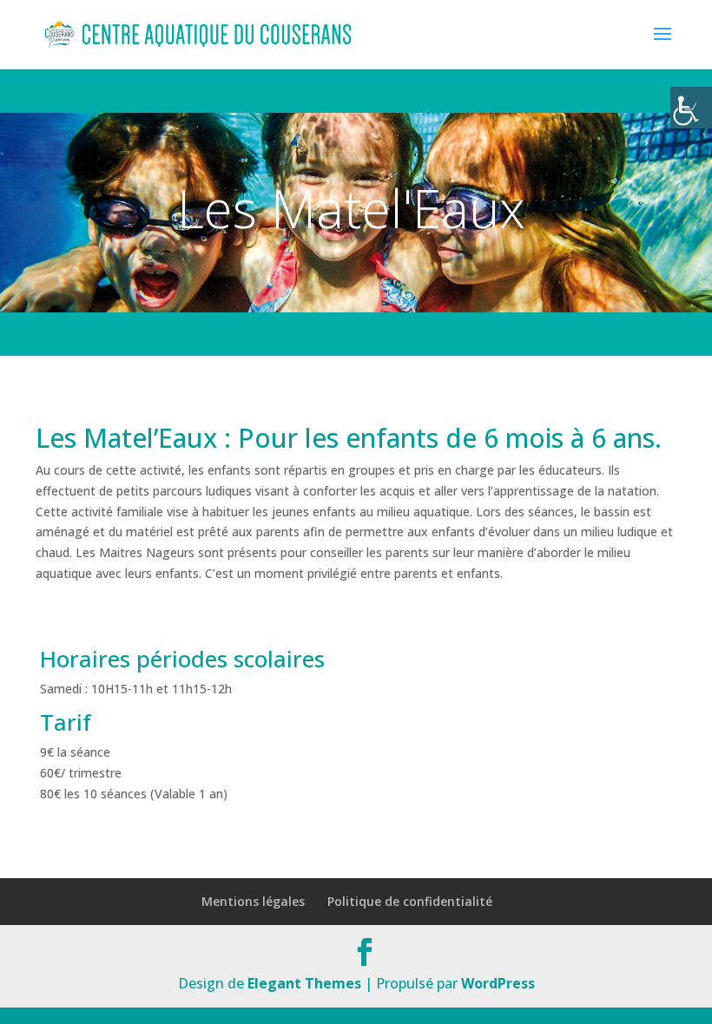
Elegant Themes (304, 983)
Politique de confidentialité (409, 901)
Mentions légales (253, 901)
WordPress (498, 983)
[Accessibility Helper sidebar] (691, 107)
